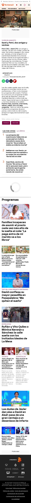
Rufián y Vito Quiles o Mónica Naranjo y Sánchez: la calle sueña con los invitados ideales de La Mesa (15, 334)
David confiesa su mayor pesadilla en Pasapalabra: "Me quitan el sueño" (14, 296)
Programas (12, 8)
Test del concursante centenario (15, 289)
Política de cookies (8, 491)
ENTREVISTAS (6, 324)
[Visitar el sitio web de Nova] (8, 469)
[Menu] (29, 5)
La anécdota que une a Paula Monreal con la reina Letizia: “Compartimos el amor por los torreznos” (8, 260)
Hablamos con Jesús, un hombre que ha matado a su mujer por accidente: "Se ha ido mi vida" (16, 153)
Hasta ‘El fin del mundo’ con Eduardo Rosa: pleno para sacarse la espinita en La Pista (21, 441)
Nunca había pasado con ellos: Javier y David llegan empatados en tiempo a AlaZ (8, 440)
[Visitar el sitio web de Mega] (15, 469)
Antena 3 (6, 123)
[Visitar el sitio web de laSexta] (15, 465)
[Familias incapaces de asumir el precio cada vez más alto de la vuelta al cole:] (15, 212)
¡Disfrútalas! (21, 356)
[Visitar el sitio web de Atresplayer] (12, 477)
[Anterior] (1, 1)
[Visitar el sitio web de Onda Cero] (8, 473)
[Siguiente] (29, 1)
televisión (15, 123)
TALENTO (5, 356)
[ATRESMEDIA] (15, 460)
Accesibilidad (15, 499)
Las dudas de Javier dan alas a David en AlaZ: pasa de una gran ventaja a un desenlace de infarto (15, 415)
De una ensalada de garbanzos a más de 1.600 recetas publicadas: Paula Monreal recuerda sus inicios (22, 261)
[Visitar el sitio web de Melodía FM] (23, 473)
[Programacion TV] (21, 5)
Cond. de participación (21, 491)
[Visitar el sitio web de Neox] (23, 465)
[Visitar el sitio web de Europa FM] (15, 473)
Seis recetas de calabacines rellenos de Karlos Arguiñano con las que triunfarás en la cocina (22, 363)
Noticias (22, 8)
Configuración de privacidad (15, 493)
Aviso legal (9, 488)
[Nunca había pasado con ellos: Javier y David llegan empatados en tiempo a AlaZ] (8, 431)
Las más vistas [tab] (9, 131)
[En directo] (17, 5)
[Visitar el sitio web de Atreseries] (23, 469)
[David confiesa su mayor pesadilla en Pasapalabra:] (15, 280)
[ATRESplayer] (25, 5)
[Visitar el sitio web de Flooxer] (21, 477)
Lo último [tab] (21, 131)
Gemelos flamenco (8, 1)
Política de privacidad (19, 488)
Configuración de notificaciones (15, 496)
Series (4, 8)
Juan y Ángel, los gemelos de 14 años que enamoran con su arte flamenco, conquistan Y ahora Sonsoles (8, 363)
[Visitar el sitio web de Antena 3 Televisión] (8, 465)
